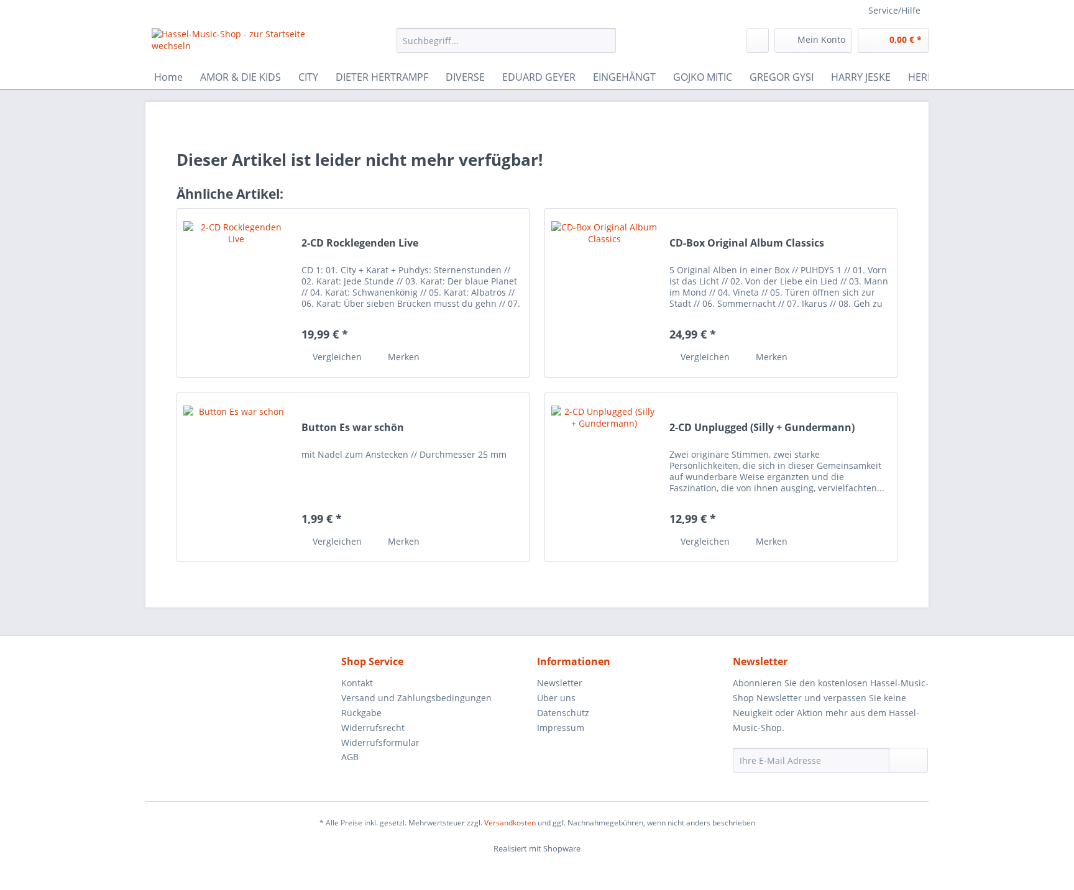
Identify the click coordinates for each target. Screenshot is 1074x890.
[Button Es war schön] (236, 477)
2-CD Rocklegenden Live (359, 243)
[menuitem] (506, 46)
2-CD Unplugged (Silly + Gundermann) (762, 427)
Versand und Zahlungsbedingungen (416, 698)
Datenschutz (563, 713)
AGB (350, 757)
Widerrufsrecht (373, 727)
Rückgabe (361, 713)
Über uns (556, 698)
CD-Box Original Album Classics (746, 243)
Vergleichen (336, 357)
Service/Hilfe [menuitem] (894, 10)
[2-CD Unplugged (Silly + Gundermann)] (604, 477)
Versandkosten (510, 822)
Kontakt (357, 683)
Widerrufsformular (380, 742)
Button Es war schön (352, 427)
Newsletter (559, 683)
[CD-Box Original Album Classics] (604, 293)
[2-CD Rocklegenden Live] (236, 293)
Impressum (560, 727)
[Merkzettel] (757, 40)
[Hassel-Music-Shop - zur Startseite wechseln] (245, 43)
